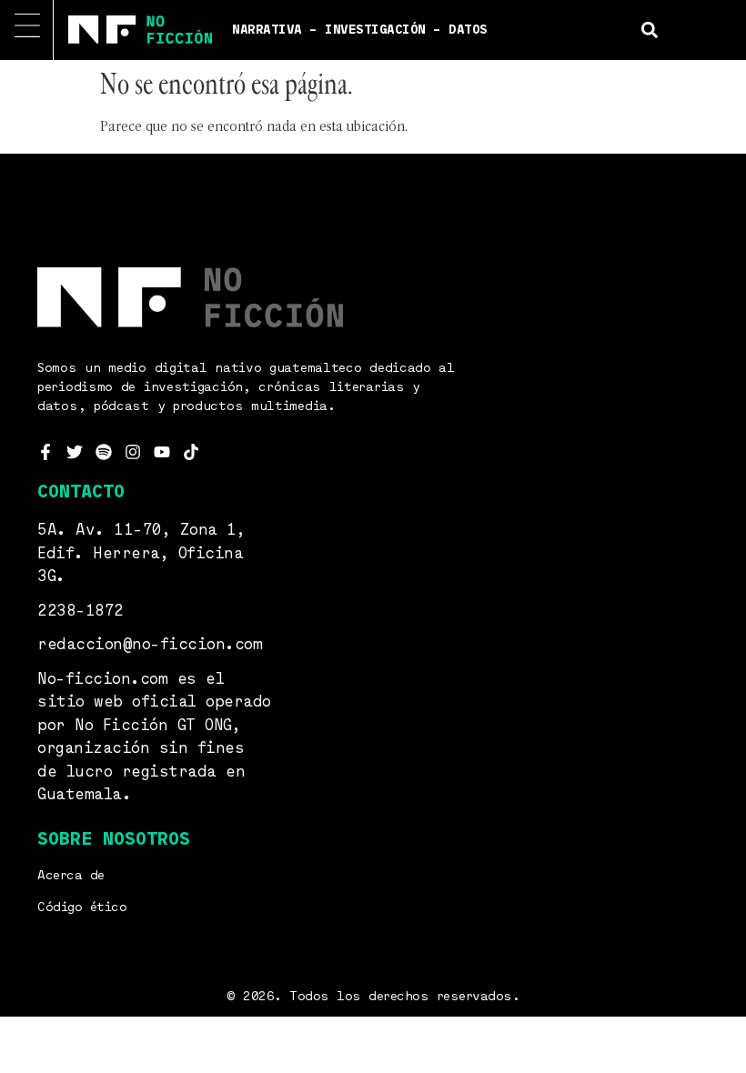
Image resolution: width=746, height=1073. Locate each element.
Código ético (81, 907)
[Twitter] (74, 452)
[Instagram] (133, 452)
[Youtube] (162, 452)
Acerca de (71, 875)
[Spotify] (104, 452)
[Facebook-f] (45, 452)
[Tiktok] (191, 452)
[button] (650, 30)
